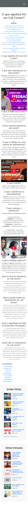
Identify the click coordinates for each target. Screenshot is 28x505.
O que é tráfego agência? (14, 40)
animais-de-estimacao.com (11, 436)
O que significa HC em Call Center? (15, 25)
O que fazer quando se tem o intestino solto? (17, 395)
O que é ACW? (14, 35)
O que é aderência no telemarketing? (14, 37)
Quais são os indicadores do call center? (15, 52)
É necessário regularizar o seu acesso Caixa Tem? (17, 471)
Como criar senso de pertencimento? (7, 372)
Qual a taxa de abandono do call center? (15, 42)
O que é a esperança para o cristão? (18, 430)
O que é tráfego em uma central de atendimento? (14, 33)
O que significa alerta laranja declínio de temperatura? (16, 454)
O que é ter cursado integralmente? (18, 402)
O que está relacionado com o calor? (17, 410)
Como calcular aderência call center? (14, 31)
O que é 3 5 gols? (17, 477)
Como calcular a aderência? (15, 39)
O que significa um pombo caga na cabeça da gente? (17, 493)
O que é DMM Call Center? (14, 29)
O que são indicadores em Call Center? (15, 27)
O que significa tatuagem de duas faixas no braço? (17, 463)
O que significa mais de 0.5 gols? (18, 485)
